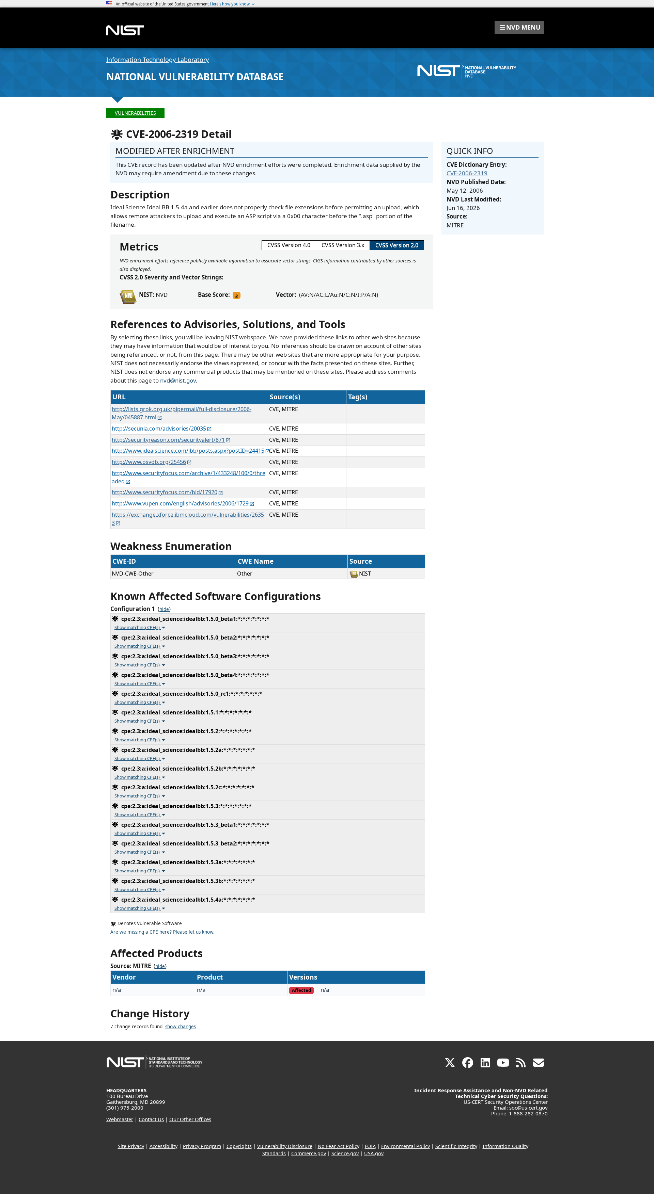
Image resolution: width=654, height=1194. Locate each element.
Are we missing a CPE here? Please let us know (161, 932)
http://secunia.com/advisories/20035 (159, 428)
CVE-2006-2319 (467, 173)
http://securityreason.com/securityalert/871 (168, 439)
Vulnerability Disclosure (284, 1146)
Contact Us (151, 1119)
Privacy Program (202, 1146)
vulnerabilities (135, 113)
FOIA (370, 1146)
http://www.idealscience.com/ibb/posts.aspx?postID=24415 (188, 450)
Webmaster (119, 1119)
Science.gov (345, 1153)
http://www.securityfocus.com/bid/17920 (164, 492)
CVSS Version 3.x (343, 245)
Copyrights (239, 1146)
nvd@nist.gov (178, 380)
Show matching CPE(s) (137, 627)
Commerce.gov (308, 1153)
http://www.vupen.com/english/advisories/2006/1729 (180, 503)
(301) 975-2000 (124, 1107)
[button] (519, 27)
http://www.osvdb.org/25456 (149, 462)
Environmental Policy (405, 1146)
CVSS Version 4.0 (288, 245)
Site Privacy (131, 1146)
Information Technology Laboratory (157, 59)
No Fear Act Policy (338, 1146)
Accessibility (163, 1146)
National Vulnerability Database (195, 76)
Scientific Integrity (456, 1146)
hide (164, 609)
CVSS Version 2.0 (396, 245)
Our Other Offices (190, 1119)
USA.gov (374, 1153)
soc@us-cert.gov (528, 1107)
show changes (180, 1026)
